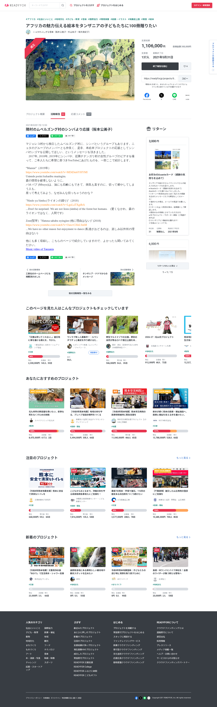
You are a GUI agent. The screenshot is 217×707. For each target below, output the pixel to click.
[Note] (187, 95)
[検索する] (63, 5)
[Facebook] (147, 95)
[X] (161, 95)
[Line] (174, 95)
